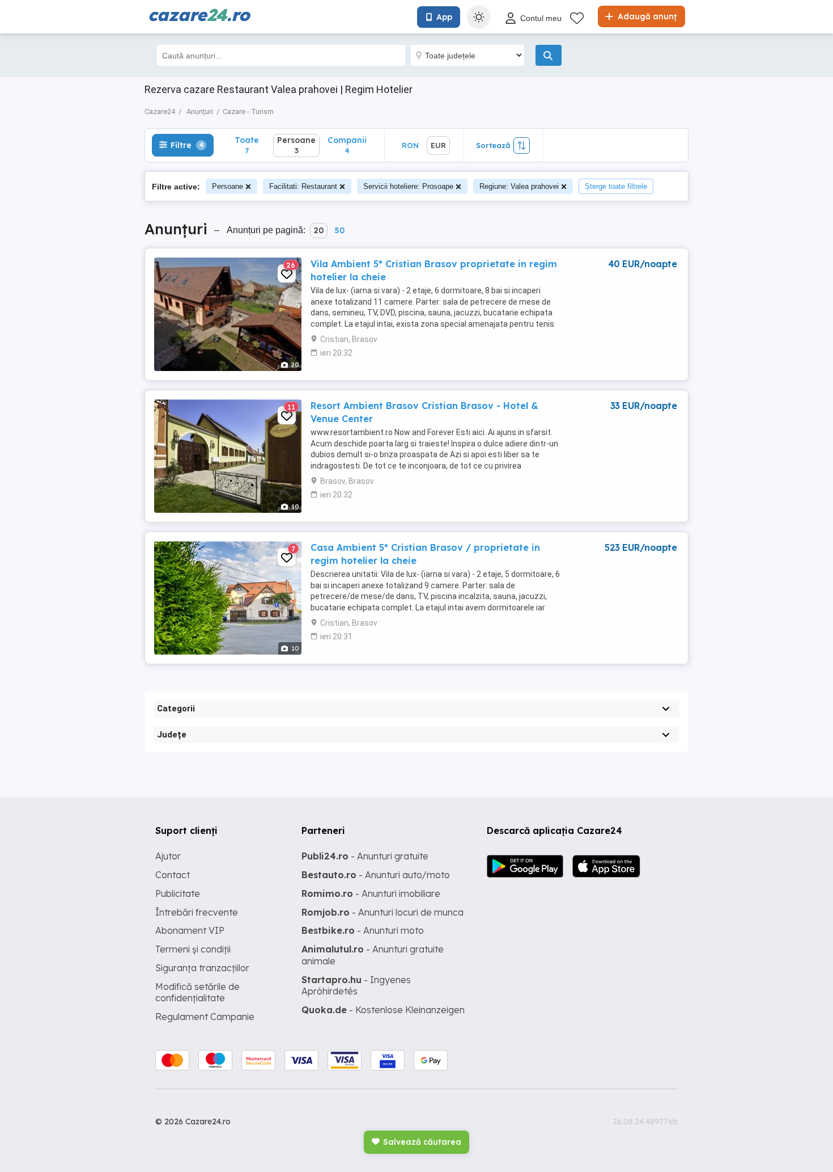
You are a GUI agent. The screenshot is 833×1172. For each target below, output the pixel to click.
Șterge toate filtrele (616, 186)
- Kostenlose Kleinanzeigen (383, 1009)
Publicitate (177, 893)
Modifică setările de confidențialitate (197, 992)
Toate (247, 145)
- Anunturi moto (362, 930)
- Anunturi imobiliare (370, 893)
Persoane (227, 186)
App (444, 17)
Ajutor (168, 856)
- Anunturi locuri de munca (382, 912)
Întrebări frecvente (196, 912)
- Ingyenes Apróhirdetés (356, 985)
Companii (347, 145)
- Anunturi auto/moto (375, 874)
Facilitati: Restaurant (303, 186)
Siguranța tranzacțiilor (202, 967)
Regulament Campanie (204, 1016)
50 (339, 230)
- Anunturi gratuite (364, 856)
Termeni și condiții (193, 949)
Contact (172, 874)
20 (319, 230)
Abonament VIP (189, 930)
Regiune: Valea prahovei (519, 186)
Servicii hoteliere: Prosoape (408, 186)
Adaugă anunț (646, 16)
